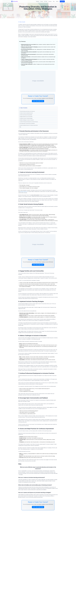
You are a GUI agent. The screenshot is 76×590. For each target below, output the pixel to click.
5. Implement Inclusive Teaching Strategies (25, 118)
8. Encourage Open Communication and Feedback (27, 123)
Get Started (62, 1)
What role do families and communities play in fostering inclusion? (35, 485)
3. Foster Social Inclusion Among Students (25, 114)
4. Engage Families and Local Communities (25, 116)
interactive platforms (23, 191)
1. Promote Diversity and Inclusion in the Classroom (27, 111)
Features (37, 1)
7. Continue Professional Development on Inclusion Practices (28, 121)
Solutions (50, 1)
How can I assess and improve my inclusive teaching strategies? (34, 492)
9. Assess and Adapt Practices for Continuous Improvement (28, 125)
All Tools (45, 1)
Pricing (41, 1)
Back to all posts (22, 21)
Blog (53, 1)
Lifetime (57, 1)
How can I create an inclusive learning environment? (31, 477)
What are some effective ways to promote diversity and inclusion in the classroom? (38, 467)
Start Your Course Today (38, 264)
